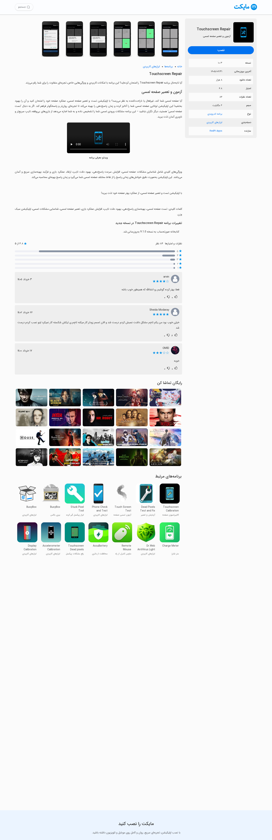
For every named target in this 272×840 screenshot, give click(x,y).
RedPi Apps (216, 131)
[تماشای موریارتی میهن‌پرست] (98, 399)
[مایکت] (245, 10)
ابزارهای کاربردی (214, 122)
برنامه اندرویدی (214, 114)
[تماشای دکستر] (165, 418)
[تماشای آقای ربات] (98, 418)
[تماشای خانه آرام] (65, 438)
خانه (179, 66)
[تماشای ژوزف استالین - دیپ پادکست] (65, 458)
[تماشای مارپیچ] (31, 458)
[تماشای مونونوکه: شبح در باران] (165, 399)
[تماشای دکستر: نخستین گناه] (65, 418)
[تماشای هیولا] (132, 458)
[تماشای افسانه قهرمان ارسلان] (165, 458)
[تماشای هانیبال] (31, 399)
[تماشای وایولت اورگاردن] (165, 438)
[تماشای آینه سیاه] (65, 399)
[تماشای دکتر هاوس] (31, 438)
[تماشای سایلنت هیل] (31, 418)
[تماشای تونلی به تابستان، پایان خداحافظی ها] (98, 458)
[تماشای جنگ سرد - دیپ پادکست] (98, 438)
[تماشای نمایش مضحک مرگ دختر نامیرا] (132, 438)
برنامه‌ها (168, 66)
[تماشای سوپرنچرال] (132, 418)
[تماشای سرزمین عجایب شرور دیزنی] (132, 399)
